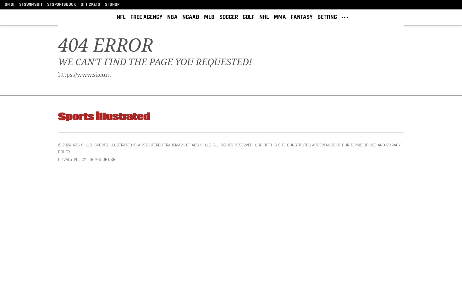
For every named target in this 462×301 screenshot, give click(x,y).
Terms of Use (102, 159)
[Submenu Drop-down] (345, 16)
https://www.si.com (84, 75)
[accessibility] (452, 17)
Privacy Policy (72, 159)
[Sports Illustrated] (105, 117)
